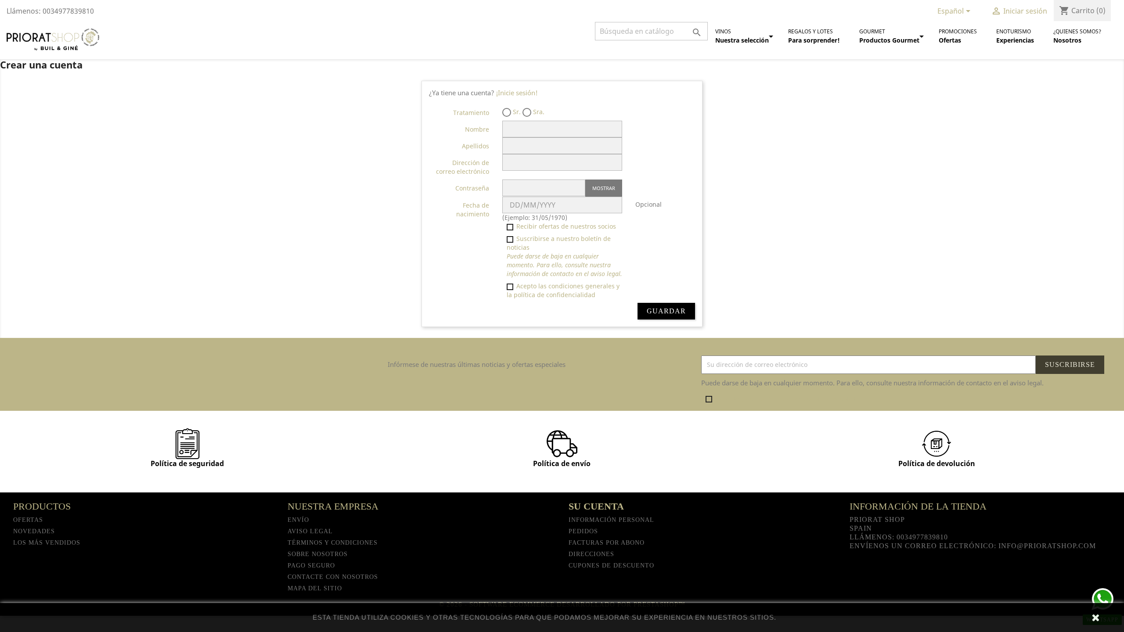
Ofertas (28, 520)
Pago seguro (311, 565)
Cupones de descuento (611, 565)
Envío (298, 520)
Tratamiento (471, 112)
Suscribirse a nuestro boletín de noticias (564, 256)
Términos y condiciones (333, 542)
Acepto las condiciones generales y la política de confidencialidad (563, 290)
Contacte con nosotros (333, 577)
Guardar (666, 311)
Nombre (477, 129)
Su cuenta (596, 506)
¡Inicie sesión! (517, 92)
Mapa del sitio (315, 588)
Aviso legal (310, 531)
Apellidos (475, 146)
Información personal (611, 520)
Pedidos (583, 531)
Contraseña (472, 188)
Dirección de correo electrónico (462, 167)
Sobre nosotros (318, 554)
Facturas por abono (607, 542)
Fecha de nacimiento (472, 209)
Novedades (34, 531)
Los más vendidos (46, 542)
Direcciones (591, 554)
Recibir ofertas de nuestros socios (565, 226)
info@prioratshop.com (1047, 545)
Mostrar (603, 188)
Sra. (537, 112)
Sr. (516, 112)
